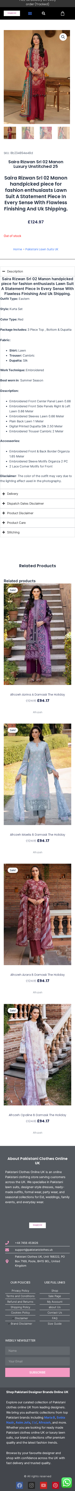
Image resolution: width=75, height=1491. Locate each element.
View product (37, 707)
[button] (30, 13)
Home (17, 249)
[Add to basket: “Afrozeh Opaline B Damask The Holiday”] (37, 1109)
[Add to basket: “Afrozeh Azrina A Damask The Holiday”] (37, 689)
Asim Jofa (23, 1422)
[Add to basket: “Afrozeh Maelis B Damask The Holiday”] (37, 829)
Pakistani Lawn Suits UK (41, 249)
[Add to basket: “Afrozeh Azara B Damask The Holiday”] (37, 969)
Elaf (34, 1422)
